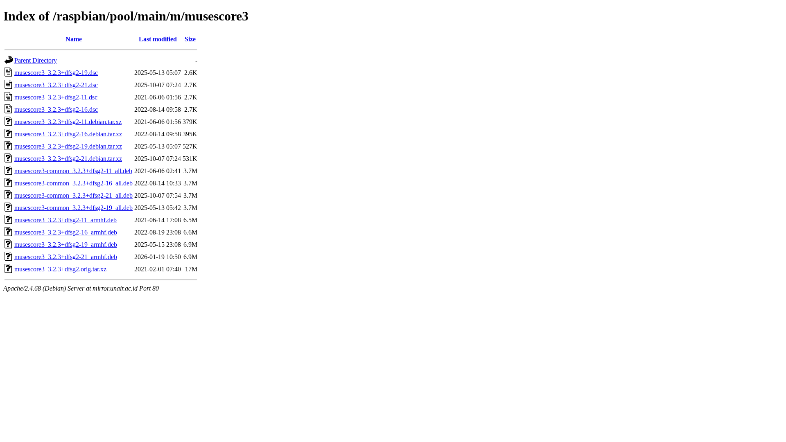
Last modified (158, 39)
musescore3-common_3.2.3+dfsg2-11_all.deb (73, 170)
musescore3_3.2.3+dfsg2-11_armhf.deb (65, 219)
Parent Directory (35, 60)
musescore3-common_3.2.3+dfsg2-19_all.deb (73, 207)
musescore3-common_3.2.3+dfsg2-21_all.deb (73, 195)
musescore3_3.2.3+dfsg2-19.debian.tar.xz (68, 146)
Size (190, 39)
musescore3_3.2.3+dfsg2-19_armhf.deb (65, 244)
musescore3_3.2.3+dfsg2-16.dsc (56, 109)
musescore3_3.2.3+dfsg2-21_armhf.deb (65, 256)
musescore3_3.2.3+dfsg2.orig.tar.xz (60, 269)
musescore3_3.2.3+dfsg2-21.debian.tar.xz (68, 158)
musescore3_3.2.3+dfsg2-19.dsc (56, 72)
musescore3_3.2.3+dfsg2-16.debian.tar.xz (68, 134)
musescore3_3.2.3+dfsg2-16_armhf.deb (65, 232)
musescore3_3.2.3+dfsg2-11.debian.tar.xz (68, 121)
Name (74, 39)
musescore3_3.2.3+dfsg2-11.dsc (55, 97)
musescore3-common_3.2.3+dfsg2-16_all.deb (73, 183)
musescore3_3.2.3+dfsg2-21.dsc (56, 84)
